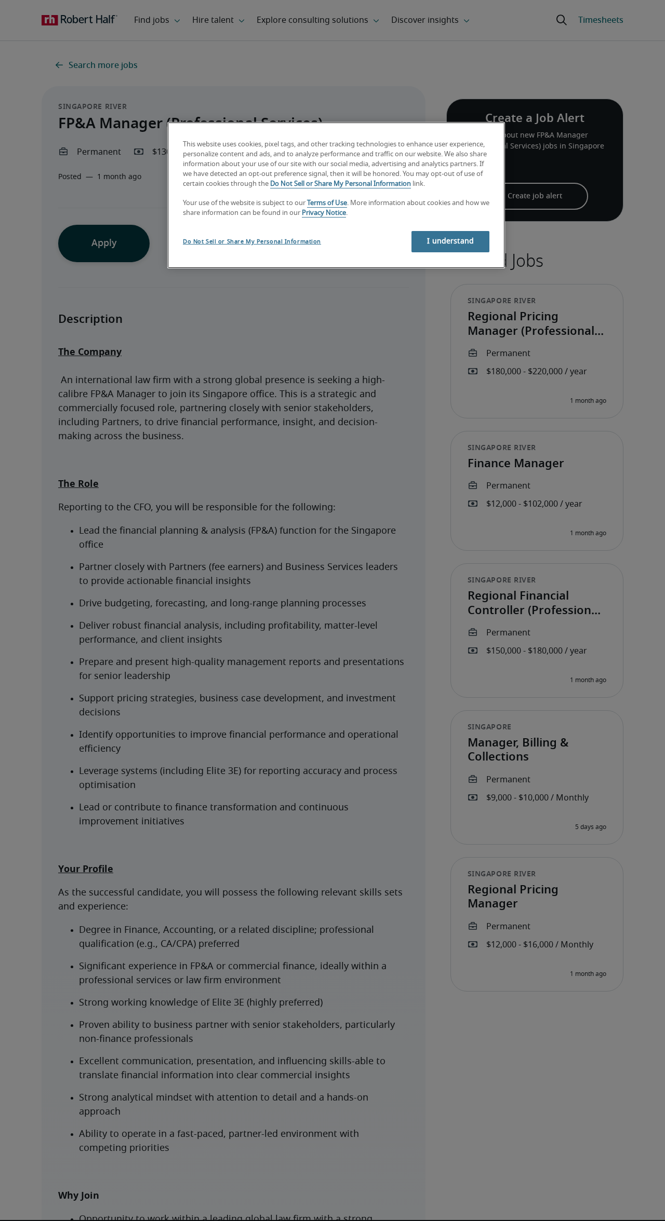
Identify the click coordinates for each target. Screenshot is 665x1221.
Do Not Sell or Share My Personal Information (340, 184)
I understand (450, 241)
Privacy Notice (324, 213)
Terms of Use (327, 203)
